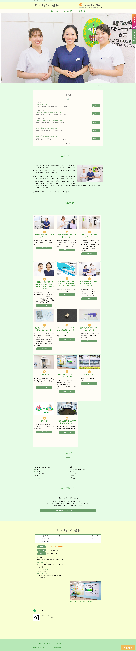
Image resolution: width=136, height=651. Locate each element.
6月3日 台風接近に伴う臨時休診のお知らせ (48, 112)
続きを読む (96, 106)
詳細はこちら (45, 248)
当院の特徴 (54, 11)
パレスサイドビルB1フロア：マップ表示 (81, 601)
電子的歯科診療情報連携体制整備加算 (46, 129)
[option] (68, 48)
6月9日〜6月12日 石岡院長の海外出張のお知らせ (50, 121)
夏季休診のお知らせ (41, 104)
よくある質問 (68, 11)
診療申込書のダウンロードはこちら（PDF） (68, 510)
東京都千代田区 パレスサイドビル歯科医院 (46, 5)
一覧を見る (68, 143)
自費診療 (82, 11)
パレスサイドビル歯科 (45, 647)
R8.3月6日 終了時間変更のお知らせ (46, 137)
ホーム (40, 11)
